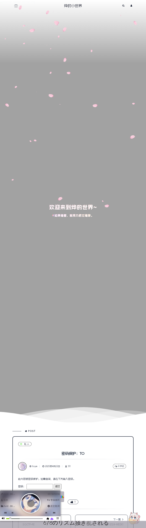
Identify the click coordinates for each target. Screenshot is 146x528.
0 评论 (121, 466)
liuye (34, 466)
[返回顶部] (134, 518)
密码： (22, 486)
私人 (27, 444)
